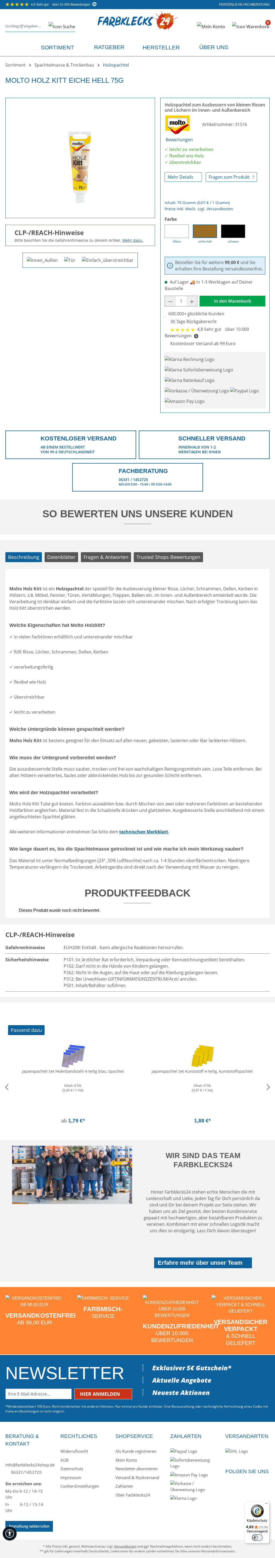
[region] (80, 156)
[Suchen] (60, 26)
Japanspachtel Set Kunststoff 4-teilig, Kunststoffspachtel (202, 1071)
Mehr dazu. (132, 240)
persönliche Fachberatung (244, 4)
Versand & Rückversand (137, 1477)
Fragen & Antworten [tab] (106, 557)
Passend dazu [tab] (26, 1030)
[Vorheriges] (7, 1087)
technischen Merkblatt (143, 832)
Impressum (70, 1477)
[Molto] (178, 124)
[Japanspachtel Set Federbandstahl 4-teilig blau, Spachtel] (72, 1055)
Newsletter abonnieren (136, 1468)
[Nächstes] (268, 1087)
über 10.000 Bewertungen (61, 4)
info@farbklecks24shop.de (27, 1464)
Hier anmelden (100, 1394)
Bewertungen (179, 140)
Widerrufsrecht (74, 1451)
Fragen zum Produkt (230, 177)
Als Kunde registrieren (135, 1451)
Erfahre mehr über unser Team (200, 1262)
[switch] (257, 1537)
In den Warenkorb (232, 301)
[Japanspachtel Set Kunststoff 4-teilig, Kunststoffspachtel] (202, 1055)
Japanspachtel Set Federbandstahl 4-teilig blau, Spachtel (73, 1071)
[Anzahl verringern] (170, 301)
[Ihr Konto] (211, 26)
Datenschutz (71, 1468)
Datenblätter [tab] (61, 557)
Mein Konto (126, 1460)
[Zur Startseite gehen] (137, 25)
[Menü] (266, 1505)
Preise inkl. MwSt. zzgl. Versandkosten (199, 208)
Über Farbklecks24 (132, 1495)
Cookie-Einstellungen (79, 1486)
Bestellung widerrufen (29, 1526)
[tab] (23, 557)
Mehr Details (181, 177)
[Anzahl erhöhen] (192, 301)
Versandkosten (125, 1546)
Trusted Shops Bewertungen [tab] (168, 557)
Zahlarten (124, 1486)
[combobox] (25, 26)
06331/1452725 (26, 1472)
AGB (64, 1460)
